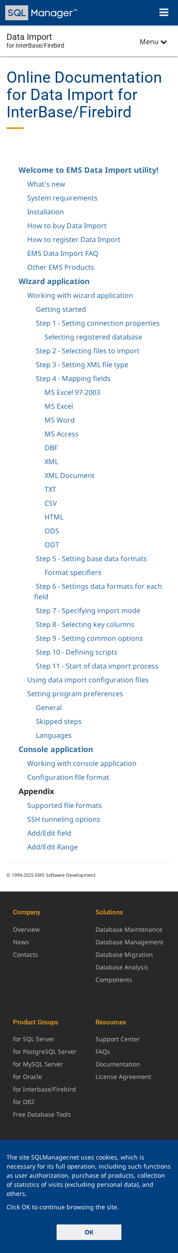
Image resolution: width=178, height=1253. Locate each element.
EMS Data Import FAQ (63, 253)
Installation (45, 211)
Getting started (61, 309)
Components (113, 979)
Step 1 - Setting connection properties (98, 323)
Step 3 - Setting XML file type (82, 364)
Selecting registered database (93, 337)
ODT (51, 544)
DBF (50, 447)
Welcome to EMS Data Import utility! (89, 170)
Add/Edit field (49, 833)
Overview (26, 929)
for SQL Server (33, 1039)
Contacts (25, 954)
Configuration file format (68, 777)
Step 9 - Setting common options (89, 638)
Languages (54, 735)
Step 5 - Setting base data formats (91, 558)
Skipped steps (59, 721)
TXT (50, 489)
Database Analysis (121, 967)
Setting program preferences (75, 693)
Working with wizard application (80, 295)
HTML (54, 517)
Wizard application (54, 281)
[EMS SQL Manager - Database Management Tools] (42, 12)
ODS (51, 531)
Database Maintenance (128, 929)
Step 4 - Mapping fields (73, 378)
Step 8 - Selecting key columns (85, 624)
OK (89, 1232)
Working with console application (82, 763)
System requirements (62, 198)
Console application (56, 749)
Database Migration (124, 954)
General (49, 707)
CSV (50, 503)
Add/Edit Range (52, 847)
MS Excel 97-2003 (72, 392)
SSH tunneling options (63, 819)
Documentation (117, 1064)
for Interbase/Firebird (44, 1089)
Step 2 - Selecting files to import (88, 350)
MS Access (61, 434)
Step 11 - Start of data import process (97, 666)
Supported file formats (64, 805)
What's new (46, 184)
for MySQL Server (38, 1064)
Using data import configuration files (88, 680)
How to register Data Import (74, 239)
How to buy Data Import (67, 225)
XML (51, 461)
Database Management (129, 942)
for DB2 (24, 1102)
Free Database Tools (42, 1114)
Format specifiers (73, 572)
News (21, 942)
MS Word (59, 420)
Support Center (117, 1039)
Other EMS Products (60, 267)
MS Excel (58, 406)
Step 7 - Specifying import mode (88, 610)
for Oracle (27, 1076)
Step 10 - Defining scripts (77, 652)
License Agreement (123, 1076)
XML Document (69, 475)
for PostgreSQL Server (44, 1051)
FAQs (102, 1051)
